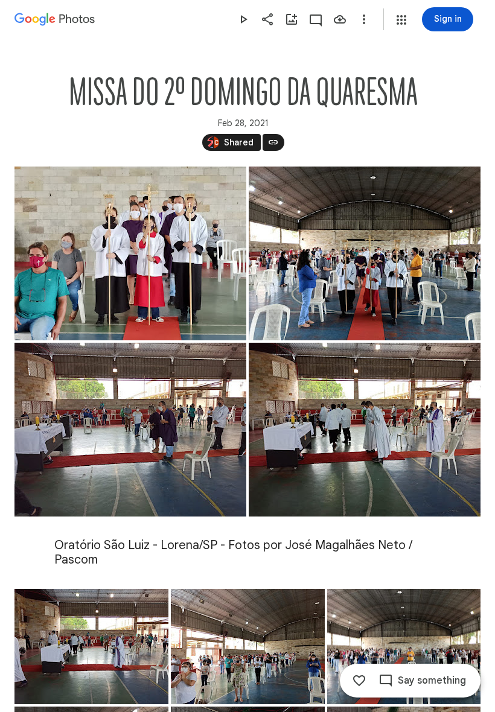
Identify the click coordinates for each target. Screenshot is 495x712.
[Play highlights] (243, 19)
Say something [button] (432, 681)
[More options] (364, 19)
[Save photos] (340, 19)
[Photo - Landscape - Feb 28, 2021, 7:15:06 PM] (365, 430)
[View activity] (316, 19)
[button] (401, 20)
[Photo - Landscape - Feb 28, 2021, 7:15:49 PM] (248, 646)
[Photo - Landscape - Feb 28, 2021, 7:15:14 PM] (365, 253)
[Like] (359, 681)
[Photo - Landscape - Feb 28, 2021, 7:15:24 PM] (130, 253)
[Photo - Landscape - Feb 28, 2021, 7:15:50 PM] (404, 646)
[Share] (267, 19)
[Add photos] (291, 19)
